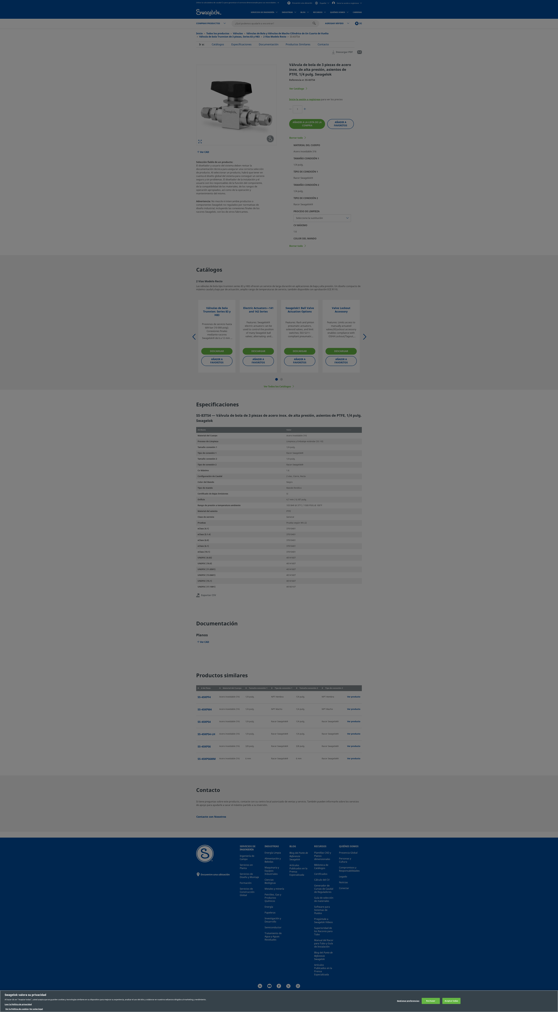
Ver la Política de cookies (17, 1009)
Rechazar (430, 1001)
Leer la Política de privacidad (18, 1004)
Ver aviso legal (36, 1009)
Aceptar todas (451, 1001)
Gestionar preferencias (408, 1001)
